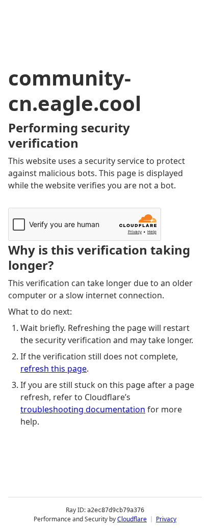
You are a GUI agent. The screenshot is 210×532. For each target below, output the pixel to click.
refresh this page (53, 368)
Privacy (166, 519)
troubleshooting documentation (82, 409)
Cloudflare (132, 519)
